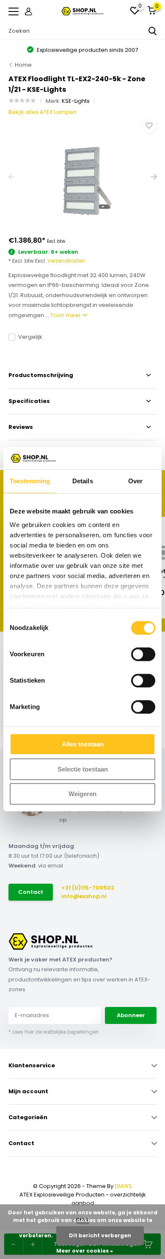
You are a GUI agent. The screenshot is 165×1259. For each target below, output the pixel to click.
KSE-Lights (76, 101)
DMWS (123, 1186)
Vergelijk (30, 337)
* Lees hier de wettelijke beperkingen (53, 1031)
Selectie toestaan (83, 769)
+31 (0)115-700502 (87, 888)
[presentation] (11, 177)
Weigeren (82, 794)
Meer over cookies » (84, 1250)
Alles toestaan (83, 744)
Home (23, 65)
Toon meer (66, 315)
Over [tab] (135, 481)
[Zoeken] (152, 31)
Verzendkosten (66, 260)
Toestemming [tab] (30, 481)
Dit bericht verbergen (100, 1235)
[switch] (143, 654)
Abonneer (131, 1015)
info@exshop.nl (84, 896)
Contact (30, 892)
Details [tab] (82, 481)
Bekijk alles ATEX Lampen (42, 112)
